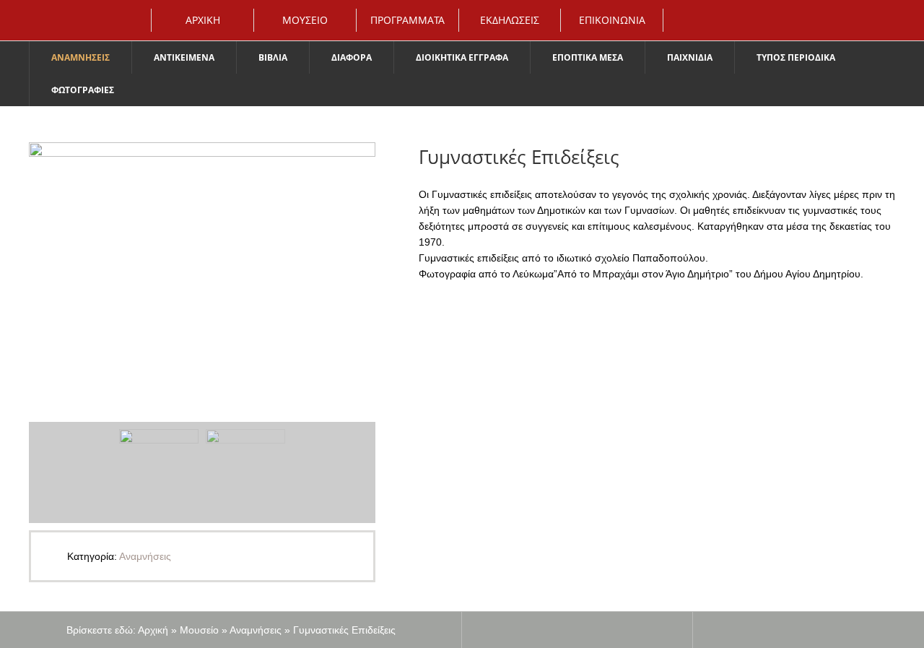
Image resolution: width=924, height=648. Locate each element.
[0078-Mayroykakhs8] (202, 268)
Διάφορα (351, 57)
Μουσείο (305, 20)
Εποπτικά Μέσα (587, 57)
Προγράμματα (407, 20)
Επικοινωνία (612, 20)
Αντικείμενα (184, 57)
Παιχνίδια (689, 57)
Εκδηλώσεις (509, 20)
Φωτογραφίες (82, 90)
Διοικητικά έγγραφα (462, 57)
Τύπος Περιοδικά (796, 57)
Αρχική (203, 20)
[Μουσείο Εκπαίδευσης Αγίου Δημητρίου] (32, 18)
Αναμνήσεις (80, 57)
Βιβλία (272, 57)
